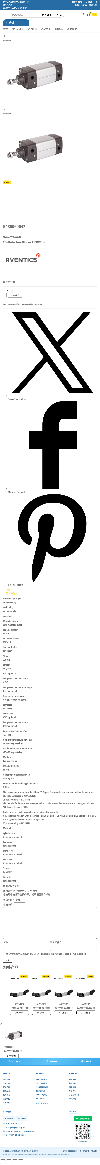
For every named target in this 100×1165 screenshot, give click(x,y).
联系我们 (6, 1103)
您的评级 (8, 900)
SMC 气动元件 (41, 1079)
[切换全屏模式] (8, 1160)
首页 (5, 29)
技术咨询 (72, 1083)
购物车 (59, 29)
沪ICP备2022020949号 (72, 1151)
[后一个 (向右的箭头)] (8, 1164)
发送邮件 (23, 1118)
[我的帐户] (83, 14)
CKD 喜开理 (40, 1091)
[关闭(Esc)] (20, 1160)
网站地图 (94, 1151)
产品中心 (46, 29)
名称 (6, 942)
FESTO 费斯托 (41, 1083)
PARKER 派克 (41, 1095)
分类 (11, 22)
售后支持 (72, 1087)
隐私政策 (86, 1151)
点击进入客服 (84, 1119)
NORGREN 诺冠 (42, 1087)
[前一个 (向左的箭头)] (2, 1164)
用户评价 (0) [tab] (12, 593)
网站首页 (6, 1079)
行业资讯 (32, 29)
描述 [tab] (8, 589)
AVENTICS (25, 304)
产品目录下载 (74, 1095)
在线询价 (72, 1079)
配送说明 (72, 1091)
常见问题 (72, 1099)
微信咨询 (10, 1118)
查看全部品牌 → (42, 1103)
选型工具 (6, 1091)
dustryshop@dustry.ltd (15, 1127)
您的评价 (8, 904)
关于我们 (17, 29)
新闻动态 (6, 1095)
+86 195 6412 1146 (14, 1124)
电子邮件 (55, 942)
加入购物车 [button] (19, 1012)
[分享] (14, 1160)
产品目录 (6, 1087)
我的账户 (72, 29)
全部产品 (6, 1083)
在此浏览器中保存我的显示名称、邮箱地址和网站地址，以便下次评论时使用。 (47, 954)
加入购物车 (15, 295)
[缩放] (2, 1160)
